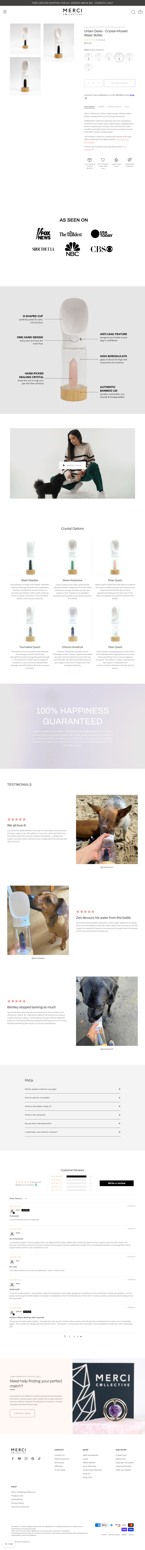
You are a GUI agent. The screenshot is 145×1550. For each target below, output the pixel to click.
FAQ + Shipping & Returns (23, 1492)
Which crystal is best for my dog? (40, 1089)
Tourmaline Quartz (129, 57)
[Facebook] (12, 1458)
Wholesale (59, 1462)
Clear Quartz (98, 57)
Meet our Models (123, 1470)
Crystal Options (114, 106)
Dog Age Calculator (125, 1462)
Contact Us (59, 1455)
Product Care (17, 1496)
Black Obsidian (119, 57)
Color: (94, 50)
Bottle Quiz (121, 1459)
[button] (90, 40)
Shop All (86, 1473)
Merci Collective (23, 1542)
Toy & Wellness (89, 1466)
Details (101, 106)
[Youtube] (19, 1458)
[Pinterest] (32, 1458)
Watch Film (73, 465)
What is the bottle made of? (38, 1106)
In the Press (60, 1470)
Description (89, 106)
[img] (15, 1206)
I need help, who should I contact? (41, 1132)
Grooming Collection (92, 1470)
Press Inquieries (62, 1459)
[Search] (133, 12)
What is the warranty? (35, 1115)
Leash (85, 1459)
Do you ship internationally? (38, 1123)
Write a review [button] (116, 1183)
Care (127, 106)
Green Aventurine (109, 57)
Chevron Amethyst (88, 57)
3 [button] (73, 1336)
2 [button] (69, 1336)
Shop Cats (87, 1477)
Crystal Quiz (121, 1455)
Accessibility (17, 1499)
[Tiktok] (39, 1458)
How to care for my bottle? (37, 1097)
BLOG (131, 1535)
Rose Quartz (88, 67)
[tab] (91, 106)
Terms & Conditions (20, 1507)
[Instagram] (26, 1458)
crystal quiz (22, 1413)
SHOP (104, 1535)
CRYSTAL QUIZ (114, 1535)
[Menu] (5, 12)
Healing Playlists (123, 1466)
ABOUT (124, 1535)
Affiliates (58, 1466)
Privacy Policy (17, 1503)
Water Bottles (89, 1462)
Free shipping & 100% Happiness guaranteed (105, 27)
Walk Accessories (90, 1455)
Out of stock (119, 83)
